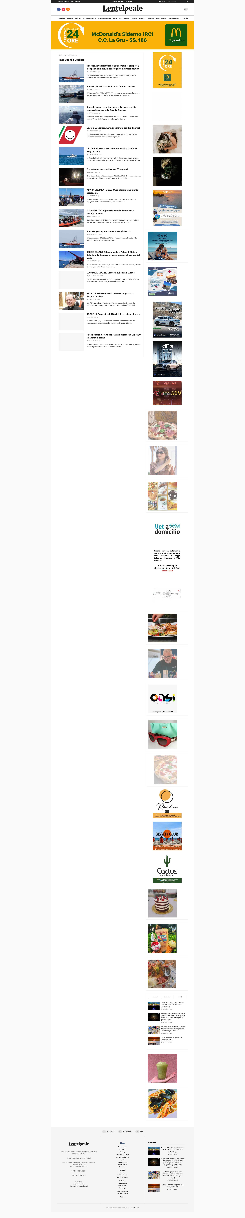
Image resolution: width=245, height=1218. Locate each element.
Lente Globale (161, 18)
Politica (77, 18)
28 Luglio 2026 (173, 1180)
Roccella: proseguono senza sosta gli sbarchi (109, 231)
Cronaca (70, 18)
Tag (65, 55)
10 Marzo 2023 (92, 216)
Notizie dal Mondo (122, 1177)
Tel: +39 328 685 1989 (79, 1175)
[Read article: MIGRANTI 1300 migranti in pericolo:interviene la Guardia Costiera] (71, 218)
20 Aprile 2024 (92, 89)
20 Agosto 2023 (93, 154)
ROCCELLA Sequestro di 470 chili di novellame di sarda (113, 314)
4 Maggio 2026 (92, 71)
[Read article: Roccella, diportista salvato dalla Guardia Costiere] (71, 94)
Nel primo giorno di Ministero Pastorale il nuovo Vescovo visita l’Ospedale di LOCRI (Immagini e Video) (173, 1029)
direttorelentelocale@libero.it (79, 1186)
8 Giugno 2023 (92, 172)
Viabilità (185, 18)
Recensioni (122, 1167)
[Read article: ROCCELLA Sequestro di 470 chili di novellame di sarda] (71, 322)
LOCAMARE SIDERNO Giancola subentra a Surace (111, 272)
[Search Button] (187, 1)
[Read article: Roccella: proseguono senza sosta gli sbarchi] (71, 239)
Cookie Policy (75, 1)
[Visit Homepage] (122, 9)
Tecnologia (122, 1188)
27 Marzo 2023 (92, 196)
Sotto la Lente (122, 1185)
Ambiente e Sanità (104, 18)
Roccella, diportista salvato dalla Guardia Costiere (111, 86)
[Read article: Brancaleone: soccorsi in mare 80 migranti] (71, 177)
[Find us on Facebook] (59, 9)
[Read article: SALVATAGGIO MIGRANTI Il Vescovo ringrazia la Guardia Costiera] (71, 301)
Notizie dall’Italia (122, 1175)
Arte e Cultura (124, 18)
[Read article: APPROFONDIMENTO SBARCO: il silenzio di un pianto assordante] (71, 197)
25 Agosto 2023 (93, 131)
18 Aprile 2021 (92, 317)
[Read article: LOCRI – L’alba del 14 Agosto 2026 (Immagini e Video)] (154, 1188)
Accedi (162, 1)
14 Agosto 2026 (173, 1189)
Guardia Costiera (72, 55)
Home (60, 55)
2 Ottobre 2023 (93, 113)
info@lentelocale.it (79, 1184)
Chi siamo (60, 1)
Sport (115, 18)
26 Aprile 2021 (92, 299)
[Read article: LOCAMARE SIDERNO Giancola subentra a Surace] (71, 280)
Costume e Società (89, 18)
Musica (134, 18)
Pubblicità (67, 1)
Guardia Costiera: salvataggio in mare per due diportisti (113, 128)
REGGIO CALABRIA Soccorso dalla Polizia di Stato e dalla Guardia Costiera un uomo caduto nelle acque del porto (113, 255)
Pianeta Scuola (122, 1164)
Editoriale (150, 18)
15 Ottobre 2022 (93, 234)
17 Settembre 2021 (93, 275)
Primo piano (61, 18)
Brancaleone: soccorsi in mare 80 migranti (107, 169)
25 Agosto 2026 (173, 1167)
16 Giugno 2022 (92, 261)
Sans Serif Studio (134, 1207)
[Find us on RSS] (68, 9)
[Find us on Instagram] (63, 9)
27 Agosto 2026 (173, 1154)
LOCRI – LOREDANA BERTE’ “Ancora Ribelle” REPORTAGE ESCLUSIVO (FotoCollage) (172, 1005)
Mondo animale (174, 18)
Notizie (141, 18)
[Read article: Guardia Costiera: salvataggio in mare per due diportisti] (71, 135)
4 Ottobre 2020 (93, 340)
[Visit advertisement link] (122, 35)
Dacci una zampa (122, 1193)
